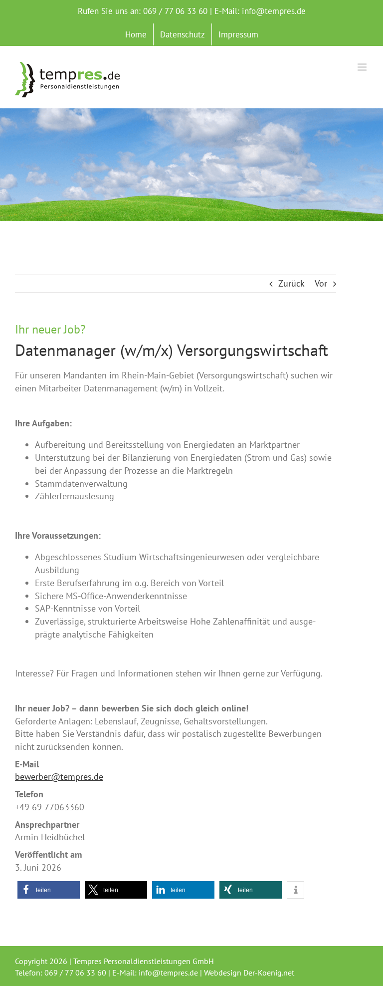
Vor (321, 283)
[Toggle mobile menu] (363, 67)
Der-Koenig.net (268, 973)
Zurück (291, 283)
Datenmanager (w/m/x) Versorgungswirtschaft (171, 349)
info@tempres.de (274, 10)
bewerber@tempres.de (59, 776)
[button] (48, 890)
